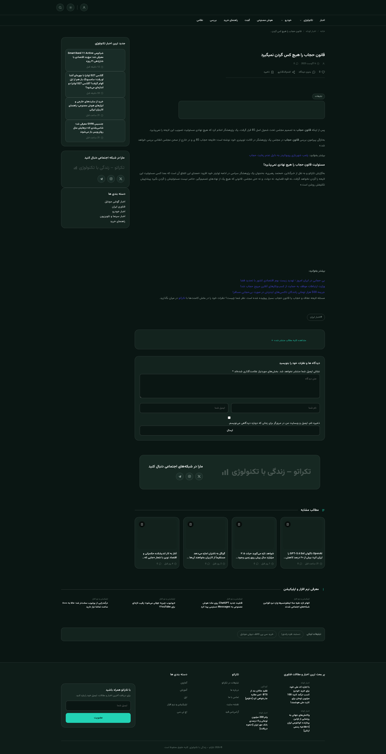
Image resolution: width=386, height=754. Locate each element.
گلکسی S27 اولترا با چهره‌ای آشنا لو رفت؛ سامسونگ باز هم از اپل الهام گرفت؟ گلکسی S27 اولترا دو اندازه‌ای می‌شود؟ (85, 82)
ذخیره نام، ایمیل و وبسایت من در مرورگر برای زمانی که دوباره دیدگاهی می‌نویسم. (274, 423)
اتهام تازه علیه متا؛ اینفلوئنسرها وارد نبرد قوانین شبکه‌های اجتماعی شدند (286, 605)
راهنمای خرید (231, 20)
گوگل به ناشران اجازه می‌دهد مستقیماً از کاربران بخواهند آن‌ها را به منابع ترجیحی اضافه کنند (206, 557)
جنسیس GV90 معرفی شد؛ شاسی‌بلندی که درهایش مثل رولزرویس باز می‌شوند (88, 128)
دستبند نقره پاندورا (290, 634)
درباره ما (234, 690)
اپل (185, 697)
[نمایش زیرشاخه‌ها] (300, 20)
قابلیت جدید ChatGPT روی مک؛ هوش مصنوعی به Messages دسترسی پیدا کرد (221, 605)
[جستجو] (60, 7)
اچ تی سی (182, 712)
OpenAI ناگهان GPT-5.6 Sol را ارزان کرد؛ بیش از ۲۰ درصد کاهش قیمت (304, 557)
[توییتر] (199, 476)
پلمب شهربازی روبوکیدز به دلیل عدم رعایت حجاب (278, 155)
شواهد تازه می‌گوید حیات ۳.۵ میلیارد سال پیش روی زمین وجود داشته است (256, 557)
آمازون (184, 683)
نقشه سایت (233, 705)
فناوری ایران (118, 207)
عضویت (98, 718)
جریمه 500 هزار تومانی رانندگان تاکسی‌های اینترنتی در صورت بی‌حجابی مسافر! (279, 292)
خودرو (288, 20)
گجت (247, 20)
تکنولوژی (308, 20)
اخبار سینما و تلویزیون (112, 216)
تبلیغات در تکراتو (230, 683)
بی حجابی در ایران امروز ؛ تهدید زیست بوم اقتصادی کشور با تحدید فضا (282, 281)
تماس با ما (233, 697)
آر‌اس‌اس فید (232, 712)
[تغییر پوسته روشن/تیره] (70, 7)
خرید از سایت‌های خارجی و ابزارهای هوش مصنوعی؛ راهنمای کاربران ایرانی (86, 106)
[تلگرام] (180, 476)
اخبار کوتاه (311, 31)
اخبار (322, 20)
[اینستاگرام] (189, 476)
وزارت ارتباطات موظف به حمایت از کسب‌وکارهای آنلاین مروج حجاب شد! (282, 286)
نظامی (200, 20)
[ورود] (84, 7)
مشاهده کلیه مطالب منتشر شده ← (288, 340)
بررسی (213, 20)
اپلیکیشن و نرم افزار (177, 705)
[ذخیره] (288, 524)
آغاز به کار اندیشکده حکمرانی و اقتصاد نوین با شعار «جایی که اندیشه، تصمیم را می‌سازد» (160, 557)
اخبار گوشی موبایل (115, 202)
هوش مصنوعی (265, 20)
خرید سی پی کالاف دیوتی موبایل (256, 634)
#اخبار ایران (316, 317)
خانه (322, 31)
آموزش (183, 690)
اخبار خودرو (118, 211)
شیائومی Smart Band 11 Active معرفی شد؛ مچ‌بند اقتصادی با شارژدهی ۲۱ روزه (85, 57)
